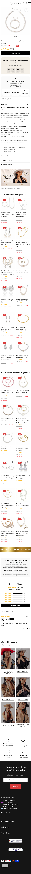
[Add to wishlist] (12, 199)
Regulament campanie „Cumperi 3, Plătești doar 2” (11, 188)
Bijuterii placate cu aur (23, 725)
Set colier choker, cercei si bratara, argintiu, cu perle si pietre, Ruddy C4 (7, 272)
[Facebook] (3, 813)
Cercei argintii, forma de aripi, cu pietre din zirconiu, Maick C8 (7, 357)
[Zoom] (26, 10)
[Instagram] (7, 813)
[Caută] (23, 3)
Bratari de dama (8, 699)
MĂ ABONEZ (15, 786)
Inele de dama (23, 699)
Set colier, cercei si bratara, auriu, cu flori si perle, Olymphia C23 (22, 420)
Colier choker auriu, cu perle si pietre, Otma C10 (22, 356)
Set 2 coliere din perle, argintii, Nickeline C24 (22, 300)
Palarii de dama (8, 725)
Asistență (5, 827)
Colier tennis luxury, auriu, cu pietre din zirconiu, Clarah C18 (21, 329)
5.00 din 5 (20, 587)
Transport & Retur (6, 160)
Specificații (4, 156)
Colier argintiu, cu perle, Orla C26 (7, 419)
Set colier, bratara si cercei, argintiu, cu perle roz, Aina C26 (7, 392)
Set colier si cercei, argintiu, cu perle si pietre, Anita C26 (21, 214)
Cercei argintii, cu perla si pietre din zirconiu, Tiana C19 (7, 300)
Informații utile (7, 821)
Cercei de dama (22, 671)
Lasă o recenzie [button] (15, 605)
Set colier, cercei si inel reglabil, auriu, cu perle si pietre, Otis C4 (23, 533)
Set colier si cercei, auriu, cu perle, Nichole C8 (22, 391)
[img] (5, 616)
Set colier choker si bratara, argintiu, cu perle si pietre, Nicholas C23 (7, 477)
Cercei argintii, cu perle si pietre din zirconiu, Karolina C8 (7, 242)
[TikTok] (11, 813)
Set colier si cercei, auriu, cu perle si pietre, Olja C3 (23, 271)
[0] (29, 3)
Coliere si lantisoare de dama (8, 672)
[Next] (18, 36)
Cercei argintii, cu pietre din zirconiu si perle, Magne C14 (7, 329)
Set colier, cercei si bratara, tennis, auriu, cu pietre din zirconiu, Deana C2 (23, 243)
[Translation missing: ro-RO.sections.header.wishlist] (26, 3)
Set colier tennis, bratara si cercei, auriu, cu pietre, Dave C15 (22, 448)
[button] (5, 49)
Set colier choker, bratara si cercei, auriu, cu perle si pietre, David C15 (7, 505)
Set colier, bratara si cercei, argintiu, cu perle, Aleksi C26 (7, 214)
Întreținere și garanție (7, 164)
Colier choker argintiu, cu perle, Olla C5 (7, 447)
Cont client (5, 833)
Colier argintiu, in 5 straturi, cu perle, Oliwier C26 (22, 505)
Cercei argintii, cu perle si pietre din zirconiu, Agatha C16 (23, 477)
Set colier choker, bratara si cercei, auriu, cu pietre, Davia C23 (7, 533)
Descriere (4, 104)
